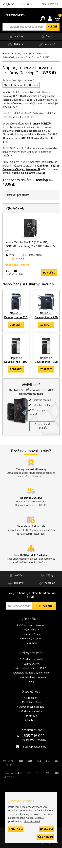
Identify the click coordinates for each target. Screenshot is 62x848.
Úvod (7, 53)
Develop (39, 53)
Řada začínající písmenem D (14, 57)
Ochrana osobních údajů (31, 707)
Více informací (32, 821)
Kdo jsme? (31, 698)
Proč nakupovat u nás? (31, 659)
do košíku (49, 272)
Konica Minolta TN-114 (28, 140)
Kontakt (31, 720)
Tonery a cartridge (23, 53)
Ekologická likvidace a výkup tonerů (31, 672)
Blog (31, 681)
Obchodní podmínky (31, 711)
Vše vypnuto (45, 837)
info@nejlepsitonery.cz (34, 746)
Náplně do (15, 315)
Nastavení (46, 829)
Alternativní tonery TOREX (31, 668)
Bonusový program (31, 638)
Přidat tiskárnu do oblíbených (23, 85)
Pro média (31, 716)
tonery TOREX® (41, 123)
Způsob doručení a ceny (31, 625)
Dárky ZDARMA (32, 664)
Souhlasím (16, 829)
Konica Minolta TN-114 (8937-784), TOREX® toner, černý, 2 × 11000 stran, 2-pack (30, 246)
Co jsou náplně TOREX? (42, 426)
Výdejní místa (31, 629)
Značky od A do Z (32, 634)
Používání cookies (31, 702)
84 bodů (19, 258)
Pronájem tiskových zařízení (31, 677)
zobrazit (16, 325)
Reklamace (31, 643)
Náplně (18, 36)
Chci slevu (44, 605)
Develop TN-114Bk (21, 117)
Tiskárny (18, 44)
